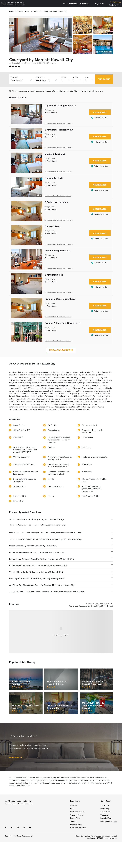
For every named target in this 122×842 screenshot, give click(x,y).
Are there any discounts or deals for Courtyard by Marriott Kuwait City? (42, 585)
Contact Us (104, 805)
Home (11, 12)
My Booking (84, 3)
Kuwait (27, 12)
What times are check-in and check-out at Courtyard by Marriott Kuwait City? (45, 539)
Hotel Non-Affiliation (78, 828)
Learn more (98, 91)
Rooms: (63, 77)
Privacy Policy (75, 818)
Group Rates (105, 812)
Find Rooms (104, 79)
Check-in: (14, 77)
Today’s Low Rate (101, 117)
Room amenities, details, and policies (58, 123)
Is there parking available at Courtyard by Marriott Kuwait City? (38, 565)
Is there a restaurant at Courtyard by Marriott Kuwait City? (36, 552)
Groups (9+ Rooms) (70, 3)
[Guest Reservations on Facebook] (7, 827)
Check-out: (40, 77)
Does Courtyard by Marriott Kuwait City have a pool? (33, 546)
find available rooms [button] (61, 350)
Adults (75, 77)
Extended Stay (106, 818)
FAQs (72, 808)
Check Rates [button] (100, 112)
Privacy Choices (106, 821)
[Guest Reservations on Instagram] (18, 827)
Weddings (104, 815)
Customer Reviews (77, 812)
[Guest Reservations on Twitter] (12, 827)
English (98, 3)
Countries (19, 12)
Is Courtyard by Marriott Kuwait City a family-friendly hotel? (37, 578)
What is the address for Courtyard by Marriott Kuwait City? (36, 519)
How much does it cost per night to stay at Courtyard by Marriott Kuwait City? (45, 532)
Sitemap (73, 821)
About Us (73, 805)
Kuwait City (36, 12)
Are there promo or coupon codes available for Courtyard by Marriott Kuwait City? (46, 591)
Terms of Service (76, 815)
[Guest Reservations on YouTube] (29, 827)
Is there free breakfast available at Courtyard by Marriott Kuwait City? (41, 559)
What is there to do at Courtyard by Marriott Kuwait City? (36, 572)
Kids (86, 77)
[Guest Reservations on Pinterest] (24, 827)
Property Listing (76, 824)
